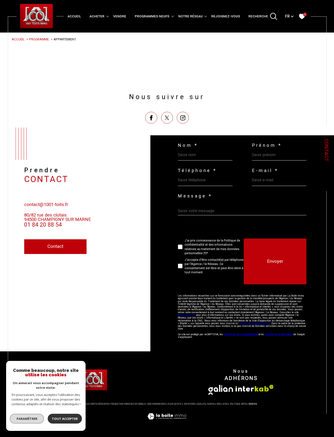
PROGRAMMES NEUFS (152, 16)
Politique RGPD (238, 404)
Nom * (188, 145)
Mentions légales (194, 404)
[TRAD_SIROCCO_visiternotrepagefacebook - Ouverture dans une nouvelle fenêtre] (151, 118)
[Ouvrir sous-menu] (107, 16)
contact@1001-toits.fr (46, 204)
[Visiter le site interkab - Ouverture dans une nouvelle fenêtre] (254, 388)
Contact (326, 150)
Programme (39, 39)
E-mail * (265, 170)
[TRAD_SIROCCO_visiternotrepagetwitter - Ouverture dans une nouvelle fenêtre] (167, 118)
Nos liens (222, 404)
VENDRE (119, 16)
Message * (195, 196)
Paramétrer (27, 418)
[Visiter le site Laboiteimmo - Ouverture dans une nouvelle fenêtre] (167, 422)
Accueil (74, 16)
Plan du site (174, 404)
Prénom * (267, 145)
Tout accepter (65, 418)
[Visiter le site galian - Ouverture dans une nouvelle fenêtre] (220, 390)
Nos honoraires (156, 404)
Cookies (252, 404)
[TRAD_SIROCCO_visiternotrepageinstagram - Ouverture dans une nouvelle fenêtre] (183, 118)
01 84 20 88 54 (43, 224)
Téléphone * (197, 170)
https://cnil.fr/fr (186, 315)
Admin (211, 404)
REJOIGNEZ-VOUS (225, 16)
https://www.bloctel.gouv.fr (255, 323)
